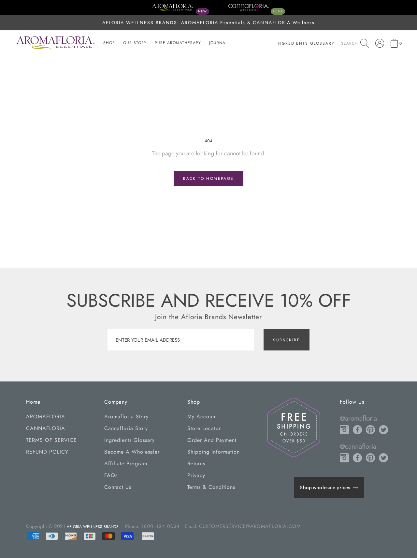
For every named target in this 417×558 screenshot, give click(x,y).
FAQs (111, 475)
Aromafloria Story (126, 416)
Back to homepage (208, 178)
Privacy (196, 475)
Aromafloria (45, 416)
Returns (196, 463)
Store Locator (204, 428)
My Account (202, 416)
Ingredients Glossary (129, 440)
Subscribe (286, 340)
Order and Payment (212, 440)
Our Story (135, 43)
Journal (218, 43)
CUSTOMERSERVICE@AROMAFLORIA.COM (250, 526)
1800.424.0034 (160, 526)
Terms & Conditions (211, 487)
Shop (109, 43)
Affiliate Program (125, 463)
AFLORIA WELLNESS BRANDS (93, 527)
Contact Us (117, 487)
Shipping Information (213, 452)
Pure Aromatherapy (178, 43)
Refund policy (47, 452)
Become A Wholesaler (132, 452)
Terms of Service (51, 440)
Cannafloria (45, 428)
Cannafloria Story (126, 428)
